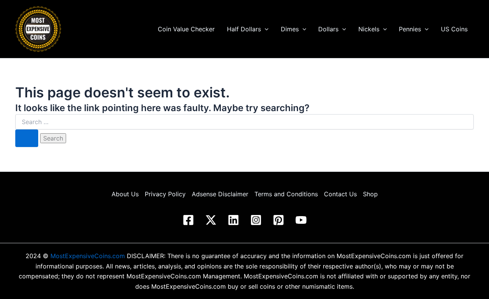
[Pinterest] (278, 220)
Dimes (290, 29)
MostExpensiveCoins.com (87, 256)
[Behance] (211, 220)
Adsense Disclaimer (220, 194)
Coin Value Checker (186, 29)
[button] (265, 29)
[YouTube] (301, 220)
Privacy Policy (165, 194)
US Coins (454, 29)
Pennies (410, 29)
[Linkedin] (233, 220)
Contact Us (340, 194)
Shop (370, 194)
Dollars (328, 29)
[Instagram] (256, 220)
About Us (125, 194)
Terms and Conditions (286, 194)
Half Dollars (244, 29)
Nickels (368, 29)
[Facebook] (188, 220)
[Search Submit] (26, 138)
